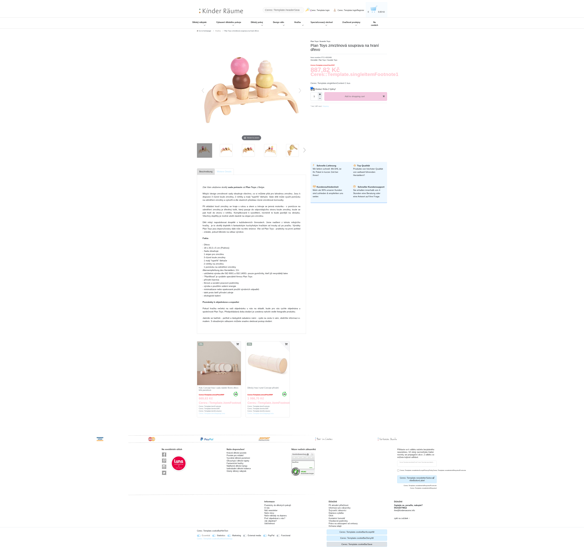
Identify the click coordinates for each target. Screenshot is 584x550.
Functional (285, 535)
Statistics (221, 535)
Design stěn (278, 22)
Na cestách (374, 23)
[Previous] (202, 90)
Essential (206, 535)
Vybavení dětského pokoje (228, 22)
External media (254, 535)
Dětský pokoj (257, 22)
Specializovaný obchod (322, 22)
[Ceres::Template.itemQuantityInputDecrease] (320, 98)
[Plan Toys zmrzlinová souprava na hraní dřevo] (204, 150)
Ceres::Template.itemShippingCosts (212, 413)
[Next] (299, 90)
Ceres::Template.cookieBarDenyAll (357, 538)
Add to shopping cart (355, 96)
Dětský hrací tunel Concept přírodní (263, 388)
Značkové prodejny (351, 22)
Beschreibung (205, 171)
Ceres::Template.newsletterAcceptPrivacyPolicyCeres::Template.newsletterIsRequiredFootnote (433, 470)
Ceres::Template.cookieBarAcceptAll (356, 532)
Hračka (297, 22)
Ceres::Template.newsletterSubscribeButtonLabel (416, 479)
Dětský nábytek (199, 22)
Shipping (325, 106)
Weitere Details (224, 171)
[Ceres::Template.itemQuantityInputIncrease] (320, 94)
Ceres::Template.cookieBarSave (356, 544)
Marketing (236, 535)
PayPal (271, 535)
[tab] (206, 171)
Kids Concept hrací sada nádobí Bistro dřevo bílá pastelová (218, 389)
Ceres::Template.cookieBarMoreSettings (215, 539)
